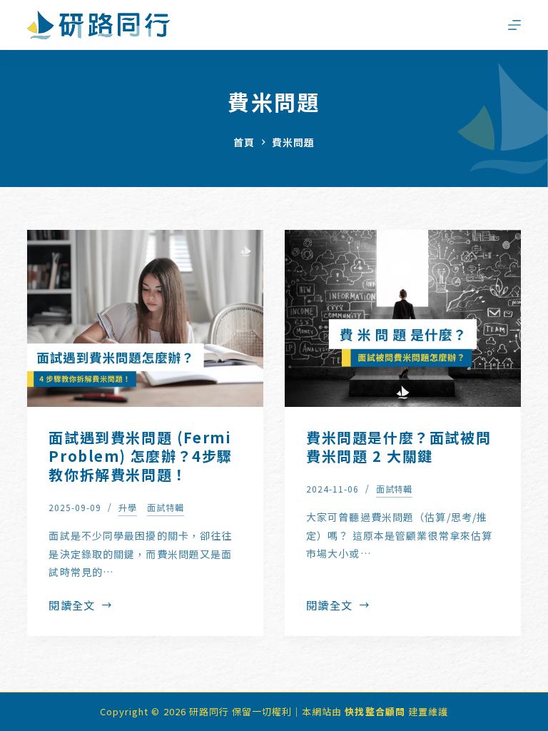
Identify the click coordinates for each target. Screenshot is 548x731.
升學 (127, 507)
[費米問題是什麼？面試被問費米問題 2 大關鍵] (403, 318)
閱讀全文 (76, 606)
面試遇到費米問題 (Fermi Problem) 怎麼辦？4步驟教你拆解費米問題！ (141, 456)
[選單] (514, 25)
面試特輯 (165, 507)
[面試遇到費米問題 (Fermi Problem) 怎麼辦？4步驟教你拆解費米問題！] (145, 318)
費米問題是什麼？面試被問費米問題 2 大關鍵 (398, 446)
